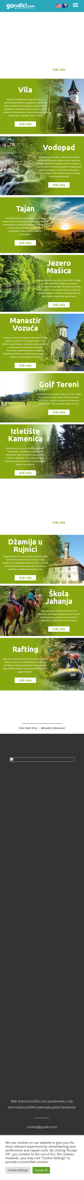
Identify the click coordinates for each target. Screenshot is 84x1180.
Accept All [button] (41, 1170)
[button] (75, 5)
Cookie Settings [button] (18, 1170)
